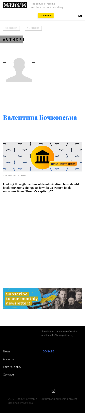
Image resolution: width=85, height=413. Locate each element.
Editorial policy (12, 367)
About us (8, 359)
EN (80, 16)
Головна (11, 28)
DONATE (48, 351)
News (6, 351)
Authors (33, 28)
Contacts (8, 374)
